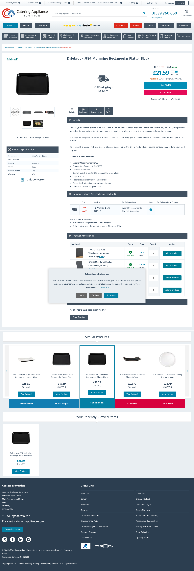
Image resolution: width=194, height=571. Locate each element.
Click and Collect (143, 498)
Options (95, 295)
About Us (85, 493)
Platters (43, 47)
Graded (136, 25)
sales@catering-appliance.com (24, 521)
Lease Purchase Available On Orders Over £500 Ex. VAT (98, 2)
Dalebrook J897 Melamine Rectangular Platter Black (21, 454)
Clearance (120, 25)
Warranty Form (12, 2)
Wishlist (174, 98)
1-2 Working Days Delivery (103, 89)
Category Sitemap (88, 531)
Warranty (85, 504)
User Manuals (86, 537)
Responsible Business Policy (147, 520)
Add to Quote (165, 92)
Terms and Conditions (90, 515)
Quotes (150, 25)
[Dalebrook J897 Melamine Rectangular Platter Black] (21, 438)
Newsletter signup (12, 529)
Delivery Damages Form (57, 2)
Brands (26, 25)
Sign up (133, 2)
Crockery (36, 47)
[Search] (144, 13)
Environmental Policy (90, 520)
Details (72, 112)
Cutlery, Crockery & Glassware (20, 47)
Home (7, 47)
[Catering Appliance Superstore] (25, 13)
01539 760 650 (164, 13)
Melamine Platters (53, 47)
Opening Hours (142, 537)
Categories (10, 25)
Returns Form (33, 2)
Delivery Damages (143, 504)
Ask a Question (79, 316)
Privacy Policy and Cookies (147, 526)
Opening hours (157, 18)
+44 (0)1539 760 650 (17, 516)
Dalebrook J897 (66, 47)
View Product (26, 393)
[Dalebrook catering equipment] (12, 59)
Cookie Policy (103, 287)
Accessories (96, 112)
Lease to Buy (166, 25)
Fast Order (183, 25)
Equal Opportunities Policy (147, 515)
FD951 (101, 257)
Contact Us (140, 493)
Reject (81, 295)
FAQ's (108, 112)
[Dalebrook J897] (33, 84)
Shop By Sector (142, 531)
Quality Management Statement (94, 526)
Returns (84, 509)
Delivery (83, 112)
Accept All (111, 295)
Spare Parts (42, 25)
